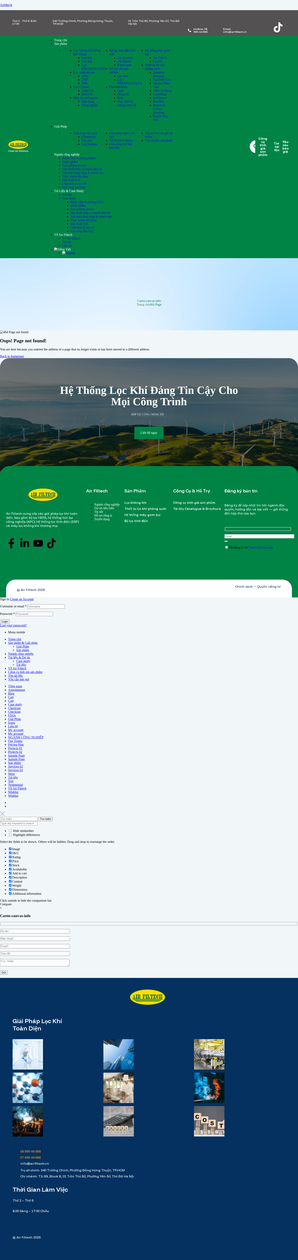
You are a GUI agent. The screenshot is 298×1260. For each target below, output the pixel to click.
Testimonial (15, 784)
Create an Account (22, 599)
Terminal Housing (158, 74)
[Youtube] (38, 543)
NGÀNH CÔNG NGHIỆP (26, 737)
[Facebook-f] (11, 543)
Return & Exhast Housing (159, 108)
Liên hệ (13, 726)
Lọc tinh (86, 61)
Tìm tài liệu (15, 675)
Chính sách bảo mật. (261, 547)
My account (15, 730)
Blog (11, 693)
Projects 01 (15, 748)
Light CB (87, 90)
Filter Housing (162, 90)
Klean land (124, 65)
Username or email (13, 606)
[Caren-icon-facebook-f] (262, 16)
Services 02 (15, 766)
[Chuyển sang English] (68, 253)
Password (7, 613)
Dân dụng (87, 101)
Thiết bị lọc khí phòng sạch (154, 66)
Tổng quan (15, 686)
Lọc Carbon (81, 87)
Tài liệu (21, 664)
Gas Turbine (89, 144)
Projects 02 (15, 752)
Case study (23, 661)
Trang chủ (143, 304)
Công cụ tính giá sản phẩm (25, 672)
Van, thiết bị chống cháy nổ (126, 103)
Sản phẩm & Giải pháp (23, 643)
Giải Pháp (22, 646)
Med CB (87, 94)
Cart (11, 697)
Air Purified (125, 57)
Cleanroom (88, 137)
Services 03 (15, 770)
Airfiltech (6, 5)
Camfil (157, 61)
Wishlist (13, 792)
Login (5, 621)
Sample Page (16, 755)
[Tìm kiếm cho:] (19, 819)
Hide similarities (23, 830)
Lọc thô (86, 57)
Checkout (14, 708)
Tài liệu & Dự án (19, 657)
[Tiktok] (278, 27)
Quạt (120, 90)
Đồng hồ (123, 94)
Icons (11, 722)
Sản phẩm (22, 650)
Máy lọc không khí (85, 98)
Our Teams (15, 741)
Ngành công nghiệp (20, 653)
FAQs (12, 715)
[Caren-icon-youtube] (262, 27)
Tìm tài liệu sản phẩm (159, 140)
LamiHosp (160, 94)
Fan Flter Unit (162, 79)
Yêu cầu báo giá (18, 679)
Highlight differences (26, 835)
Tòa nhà (86, 140)
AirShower (160, 98)
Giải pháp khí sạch (85, 133)
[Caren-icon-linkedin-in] (278, 16)
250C (85, 79)
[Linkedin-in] (24, 543)
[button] (149, 433)
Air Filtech (124, 61)
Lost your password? (13, 625)
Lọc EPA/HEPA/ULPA (93, 66)
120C (85, 76)
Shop (11, 774)
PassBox (158, 101)
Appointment (16, 690)
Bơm (120, 98)
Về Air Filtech (17, 668)
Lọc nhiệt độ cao (84, 72)
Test (10, 781)
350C (85, 83)
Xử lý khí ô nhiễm (121, 140)
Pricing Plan (16, 744)
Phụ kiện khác (118, 87)
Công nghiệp (89, 105)
